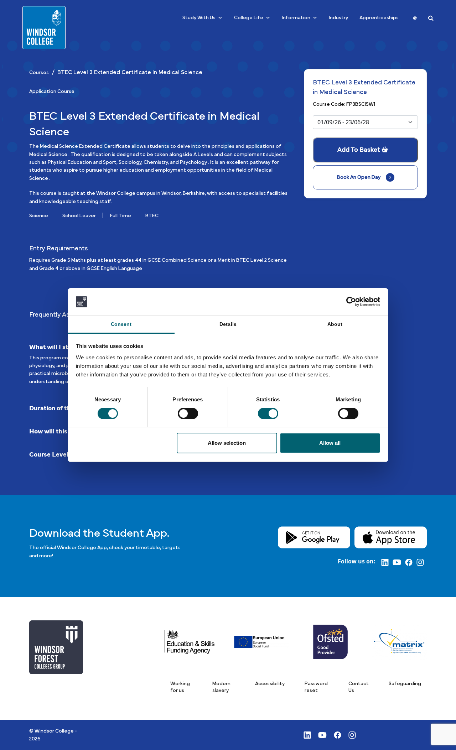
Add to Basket (358, 150)
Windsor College (54, 731)
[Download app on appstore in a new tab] (390, 537)
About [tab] (335, 324)
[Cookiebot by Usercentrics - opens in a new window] (349, 302)
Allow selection (227, 443)
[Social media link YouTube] (399, 561)
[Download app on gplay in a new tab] (314, 537)
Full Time (120, 215)
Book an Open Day (358, 177)
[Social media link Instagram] (421, 561)
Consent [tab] (121, 324)
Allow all (330, 443)
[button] (181, 687)
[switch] (188, 413)
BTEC (152, 215)
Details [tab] (228, 324)
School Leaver (79, 215)
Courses (39, 72)
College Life (248, 17)
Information (296, 17)
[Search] (431, 18)
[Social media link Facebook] (410, 561)
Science (38, 215)
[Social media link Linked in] (387, 561)
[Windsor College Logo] (44, 27)
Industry (338, 17)
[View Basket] (415, 18)
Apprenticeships (379, 17)
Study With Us (199, 17)
